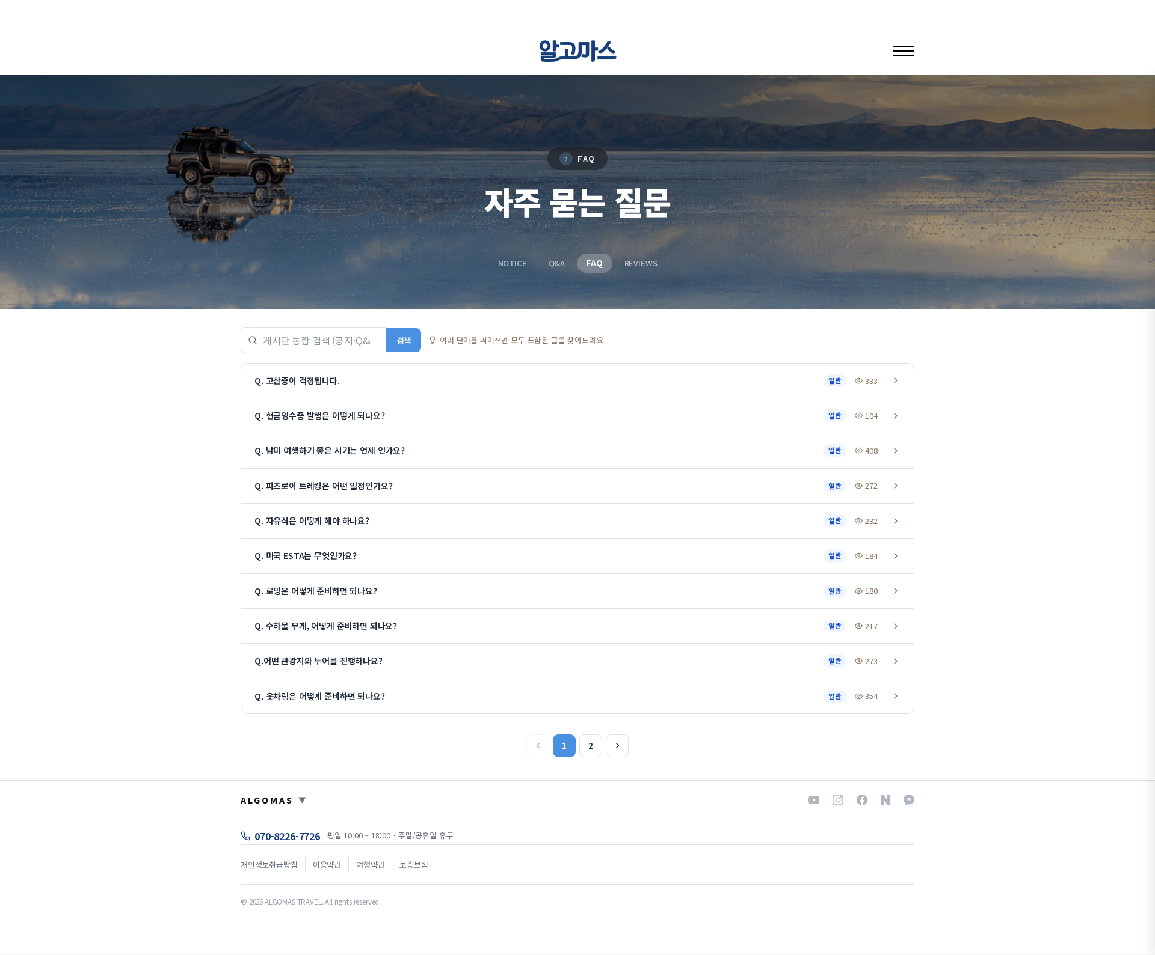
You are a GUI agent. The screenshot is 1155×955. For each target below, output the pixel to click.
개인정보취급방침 (269, 864)
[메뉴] (903, 50)
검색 (403, 340)
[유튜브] (813, 800)
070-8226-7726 (287, 836)
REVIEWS (641, 263)
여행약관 (370, 864)
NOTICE (512, 263)
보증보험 (413, 864)
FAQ (595, 263)
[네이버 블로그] (885, 800)
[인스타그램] (838, 800)
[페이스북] (862, 800)
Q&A (557, 263)
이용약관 (327, 864)
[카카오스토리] (909, 800)
